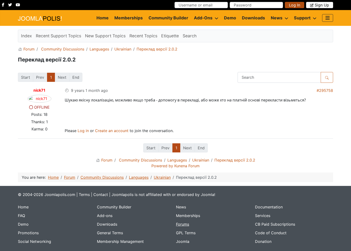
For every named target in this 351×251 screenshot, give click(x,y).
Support (302, 17)
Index (26, 35)
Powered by (162, 165)
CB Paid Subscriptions (275, 224)
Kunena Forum (187, 165)
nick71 (39, 90)
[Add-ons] (215, 18)
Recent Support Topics (58, 35)
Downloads (253, 17)
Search (190, 35)
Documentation (269, 207)
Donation (263, 241)
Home (102, 17)
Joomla (182, 241)
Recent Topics (143, 35)
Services (262, 215)
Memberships (128, 17)
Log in (294, 5)
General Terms (110, 232)
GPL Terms (186, 232)
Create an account (111, 130)
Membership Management (120, 241)
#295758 (325, 90)
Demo (230, 17)
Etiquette (170, 35)
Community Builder (168, 17)
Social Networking (34, 241)
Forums (182, 224)
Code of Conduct (271, 232)
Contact (100, 194)
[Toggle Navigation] (327, 18)
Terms (84, 194)
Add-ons (203, 17)
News (276, 17)
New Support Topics (105, 35)
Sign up (322, 5)
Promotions (28, 232)
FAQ (21, 215)
